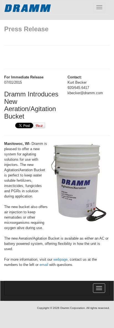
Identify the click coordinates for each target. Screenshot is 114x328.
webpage (60, 259)
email (44, 265)
